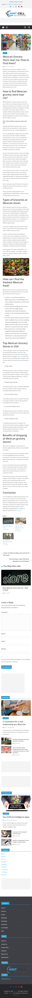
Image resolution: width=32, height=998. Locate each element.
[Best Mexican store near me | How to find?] (8, 521)
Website (3, 649)
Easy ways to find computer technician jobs (20, 832)
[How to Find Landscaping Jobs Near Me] (8, 536)
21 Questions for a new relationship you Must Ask (14, 723)
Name (3, 634)
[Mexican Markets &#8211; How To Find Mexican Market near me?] (20, 521)
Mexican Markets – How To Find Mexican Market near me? (20, 527)
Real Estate (4, 864)
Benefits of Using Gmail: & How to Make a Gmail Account (21, 841)
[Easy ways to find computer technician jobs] (6, 834)
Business (3, 856)
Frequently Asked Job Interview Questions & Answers (21, 740)
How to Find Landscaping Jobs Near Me (7, 541)
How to (5, 53)
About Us (3, 941)
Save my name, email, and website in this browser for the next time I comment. (15, 661)
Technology (5, 813)
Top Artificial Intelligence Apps (14, 4)
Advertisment (4, 957)
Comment (4, 612)
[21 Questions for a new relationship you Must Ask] (16, 708)
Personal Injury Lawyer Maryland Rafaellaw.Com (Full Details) (19, 560)
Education (3, 874)
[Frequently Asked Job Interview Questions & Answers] (6, 741)
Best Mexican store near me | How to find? (8, 526)
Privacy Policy (5, 947)
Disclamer (3, 951)
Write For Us (4, 954)
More (2, 931)
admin (13, 66)
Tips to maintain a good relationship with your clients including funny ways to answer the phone (21, 750)
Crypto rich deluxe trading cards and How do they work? (16, 554)
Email (3, 641)
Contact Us (4, 944)
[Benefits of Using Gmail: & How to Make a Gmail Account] (6, 842)
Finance (3, 859)
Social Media (4, 869)
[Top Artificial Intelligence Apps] (16, 803)
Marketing (4, 861)
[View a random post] (29, 27)
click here (18, 510)
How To (3, 908)
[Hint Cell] (3, 27)
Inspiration (5, 718)
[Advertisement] (13, 683)
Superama (20, 356)
